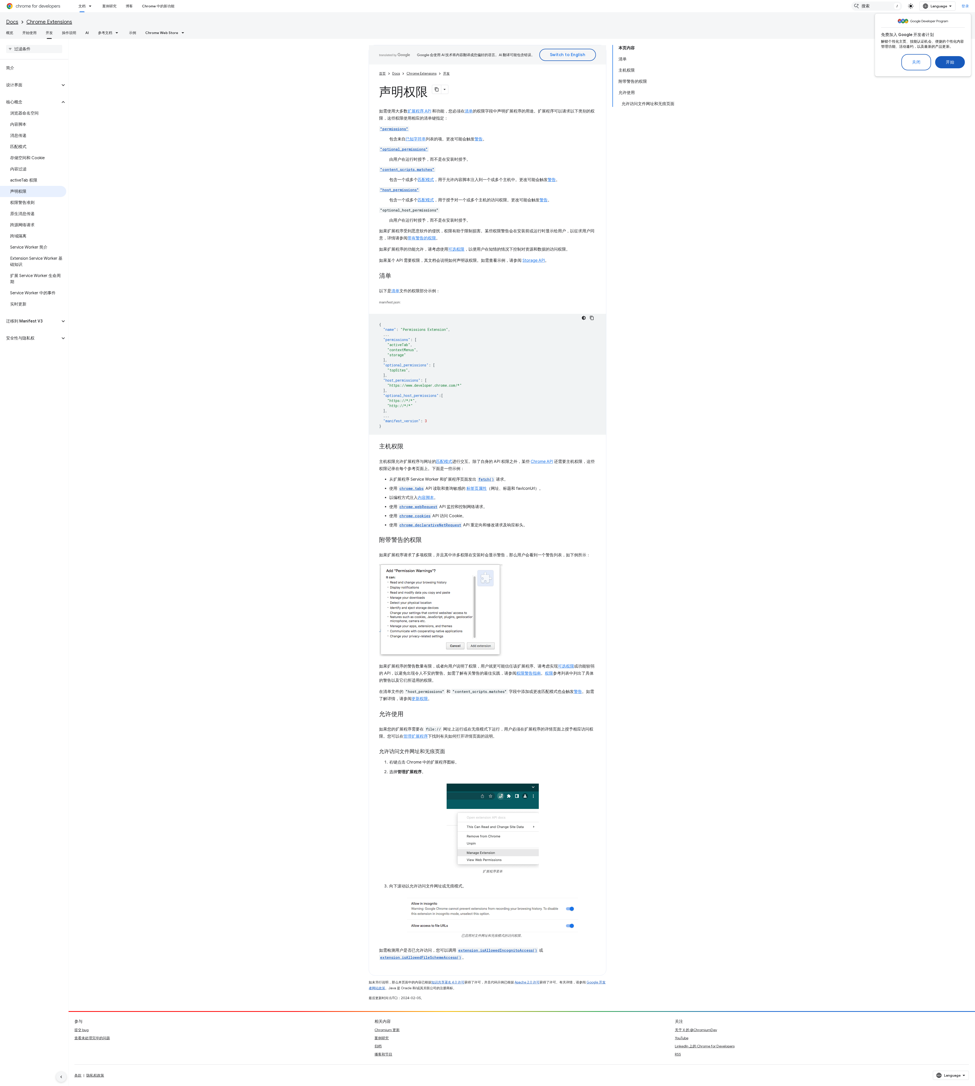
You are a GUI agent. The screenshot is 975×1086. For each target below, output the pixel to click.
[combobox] (876, 6)
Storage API (534, 260)
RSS (678, 1054)
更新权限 (420, 698)
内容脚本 (426, 497)
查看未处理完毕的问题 (92, 1038)
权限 (549, 673)
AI (87, 32)
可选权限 (456, 249)
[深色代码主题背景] (584, 318)
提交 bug (81, 1030)
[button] (30, 85)
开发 (49, 32)
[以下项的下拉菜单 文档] (92, 6)
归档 (378, 1046)
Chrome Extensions (49, 22)
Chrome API (542, 461)
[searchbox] (34, 49)
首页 (382, 73)
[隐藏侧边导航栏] (61, 1077)
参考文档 (105, 32)
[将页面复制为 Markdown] (436, 89)
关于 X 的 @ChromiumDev (696, 1030)
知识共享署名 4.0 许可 (447, 982)
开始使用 (29, 32)
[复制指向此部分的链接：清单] (396, 276)
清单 (469, 111)
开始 (950, 62)
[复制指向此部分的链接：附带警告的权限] (427, 540)
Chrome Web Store (161, 32)
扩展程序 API (419, 111)
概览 (9, 32)
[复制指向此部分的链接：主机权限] (408, 447)
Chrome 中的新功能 (158, 6)
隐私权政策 (95, 1075)
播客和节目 (383, 1054)
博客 (129, 6)
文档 (82, 6)
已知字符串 (415, 139)
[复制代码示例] (592, 318)
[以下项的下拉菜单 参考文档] (118, 33)
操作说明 (69, 32)
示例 (132, 32)
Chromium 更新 (387, 1030)
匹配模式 (426, 179)
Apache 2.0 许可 (527, 982)
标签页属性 (476, 488)
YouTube (681, 1038)
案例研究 (109, 6)
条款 (78, 1075)
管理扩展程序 (415, 736)
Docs (12, 22)
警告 (479, 139)
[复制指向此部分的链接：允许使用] (408, 714)
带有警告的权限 (422, 238)
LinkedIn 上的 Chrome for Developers (705, 1046)
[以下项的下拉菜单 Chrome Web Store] (184, 33)
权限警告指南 (528, 673)
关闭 (916, 62)
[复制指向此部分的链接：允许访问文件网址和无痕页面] (450, 752)
